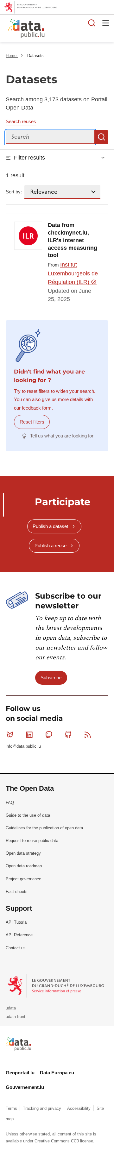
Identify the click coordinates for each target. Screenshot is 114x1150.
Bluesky (10, 735)
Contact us (16, 948)
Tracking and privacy (42, 1108)
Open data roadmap (24, 866)
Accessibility (79, 1108)
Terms (12, 1108)
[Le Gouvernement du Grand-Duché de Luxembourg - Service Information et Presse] (56, 985)
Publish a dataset (50, 526)
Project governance (23, 879)
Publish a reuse (50, 545)
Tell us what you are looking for (61, 435)
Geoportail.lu (20, 1072)
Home (12, 55)
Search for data (92, 23)
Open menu (106, 23)
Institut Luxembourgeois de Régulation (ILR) (73, 273)
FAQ (10, 802)
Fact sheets (17, 891)
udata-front (15, 1016)
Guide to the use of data (28, 815)
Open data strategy (23, 853)
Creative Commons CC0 (57, 1141)
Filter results (29, 157)
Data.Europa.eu (57, 1072)
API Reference (19, 935)
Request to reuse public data (32, 840)
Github (68, 735)
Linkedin (29, 735)
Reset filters (32, 421)
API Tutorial (17, 922)
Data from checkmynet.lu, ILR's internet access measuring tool (72, 240)
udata (11, 1008)
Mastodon (49, 735)
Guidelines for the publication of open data (44, 828)
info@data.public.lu (23, 746)
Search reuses (21, 121)
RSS (88, 735)
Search (101, 137)
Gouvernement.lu (25, 1087)
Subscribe (51, 677)
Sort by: (14, 191)
